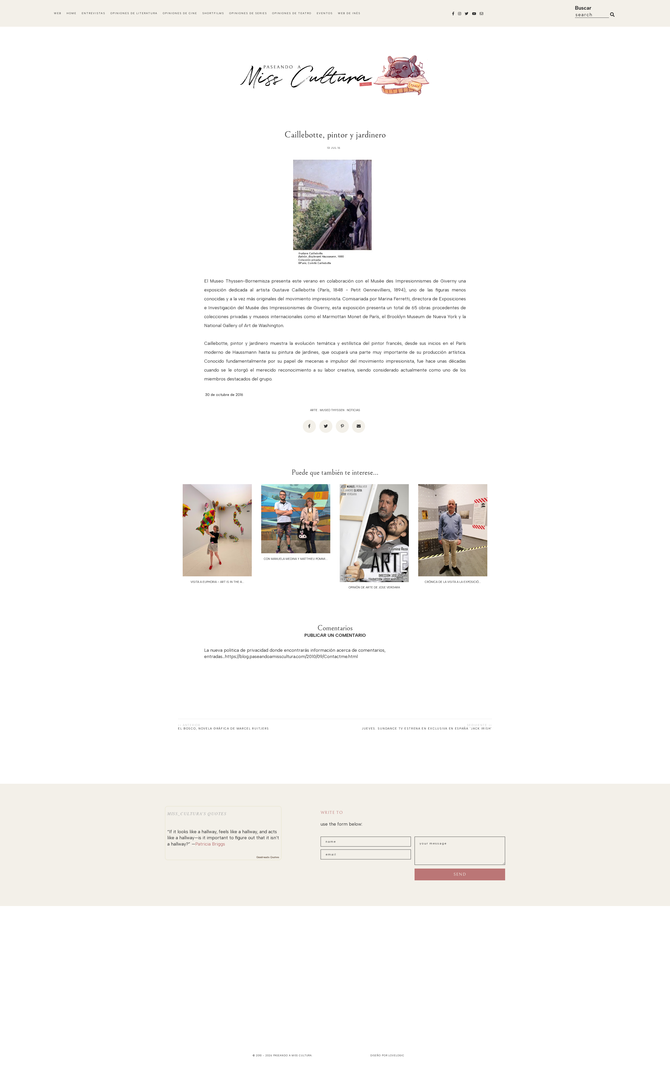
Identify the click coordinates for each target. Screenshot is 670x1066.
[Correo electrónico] (358, 426)
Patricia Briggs (210, 844)
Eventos (325, 13)
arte (313, 410)
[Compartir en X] (325, 426)
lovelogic (396, 1055)
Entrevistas (93, 13)
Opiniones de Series (248, 13)
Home (71, 13)
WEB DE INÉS (349, 13)
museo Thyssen (332, 410)
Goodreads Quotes (267, 857)
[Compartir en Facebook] (309, 426)
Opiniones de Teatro (291, 13)
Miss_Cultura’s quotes (197, 813)
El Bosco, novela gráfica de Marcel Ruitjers (223, 728)
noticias (353, 410)
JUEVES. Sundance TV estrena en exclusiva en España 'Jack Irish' (427, 728)
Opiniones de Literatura (134, 13)
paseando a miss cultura (292, 1055)
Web (57, 13)
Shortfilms (213, 13)
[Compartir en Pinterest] (342, 426)
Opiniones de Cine (180, 13)
